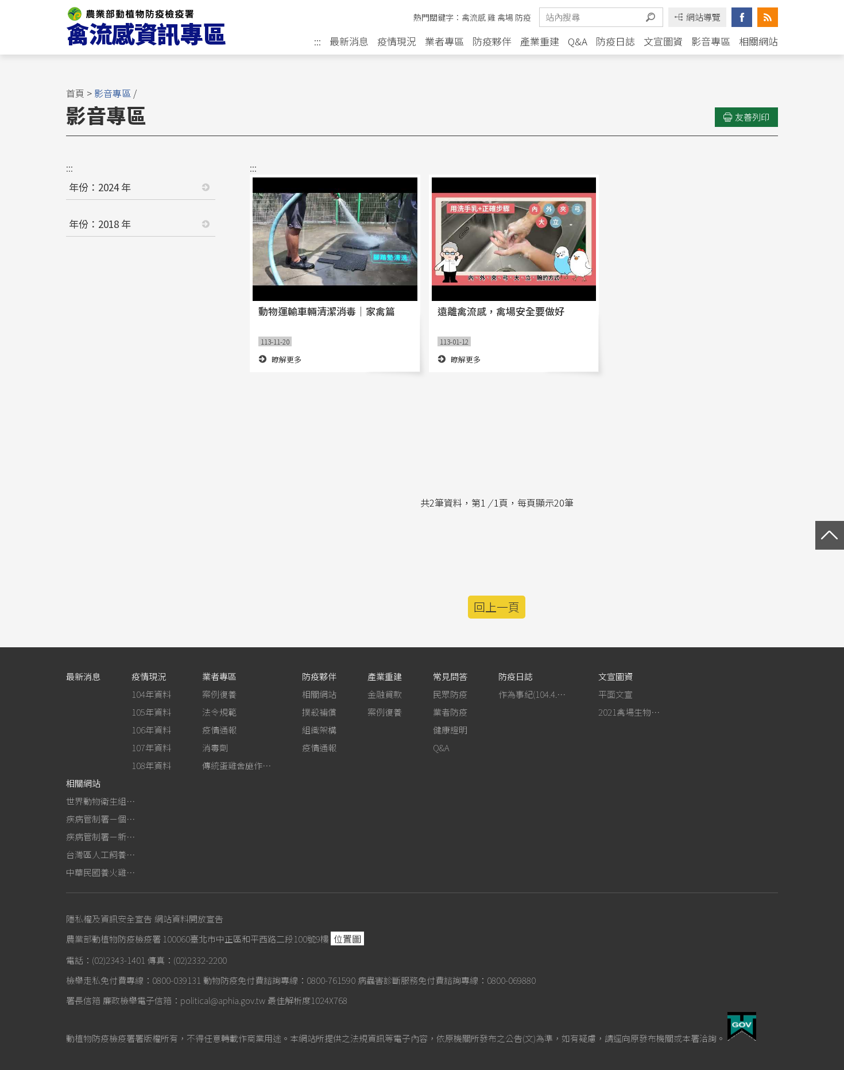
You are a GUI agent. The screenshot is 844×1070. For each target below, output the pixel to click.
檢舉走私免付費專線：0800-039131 (133, 980)
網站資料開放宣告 (188, 919)
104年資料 (151, 694)
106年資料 (151, 730)
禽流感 (474, 17)
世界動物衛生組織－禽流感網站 (100, 801)
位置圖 (347, 938)
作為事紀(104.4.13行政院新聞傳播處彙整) (532, 694)
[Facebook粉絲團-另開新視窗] (741, 17)
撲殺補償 (319, 712)
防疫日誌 (615, 41)
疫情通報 (219, 730)
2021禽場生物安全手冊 (632, 712)
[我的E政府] (741, 1037)
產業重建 (539, 41)
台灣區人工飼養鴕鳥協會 (100, 854)
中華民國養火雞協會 (100, 872)
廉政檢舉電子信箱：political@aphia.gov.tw (184, 1000)
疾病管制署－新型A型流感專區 (100, 836)
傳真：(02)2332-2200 (187, 960)
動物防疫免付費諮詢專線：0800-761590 (279, 980)
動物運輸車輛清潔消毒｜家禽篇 (326, 311)
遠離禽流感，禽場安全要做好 (501, 311)
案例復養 (219, 694)
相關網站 (758, 41)
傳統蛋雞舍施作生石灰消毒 (236, 765)
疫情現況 (396, 41)
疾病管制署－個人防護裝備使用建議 (100, 819)
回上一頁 (497, 606)
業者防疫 (450, 712)
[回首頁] (157, 27)
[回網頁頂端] (829, 535)
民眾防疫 (450, 694)
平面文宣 (615, 694)
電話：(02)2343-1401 (105, 960)
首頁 (75, 93)
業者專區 (444, 41)
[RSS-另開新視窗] (767, 17)
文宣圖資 (663, 41)
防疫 (523, 17)
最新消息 (349, 41)
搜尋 (650, 17)
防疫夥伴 (492, 41)
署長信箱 (83, 1000)
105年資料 (151, 712)
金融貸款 (384, 694)
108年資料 (151, 765)
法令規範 (219, 712)
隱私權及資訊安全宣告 (109, 919)
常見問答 (450, 676)
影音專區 (710, 41)
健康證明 (450, 730)
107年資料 (151, 747)
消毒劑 (215, 747)
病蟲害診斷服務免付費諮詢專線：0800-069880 (447, 980)
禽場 (505, 17)
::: (317, 41)
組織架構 (319, 730)
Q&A (577, 41)
